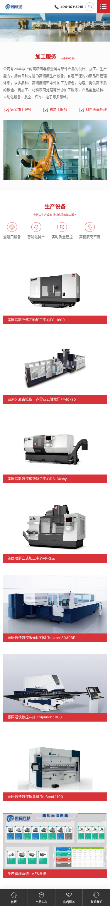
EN (90, 7)
